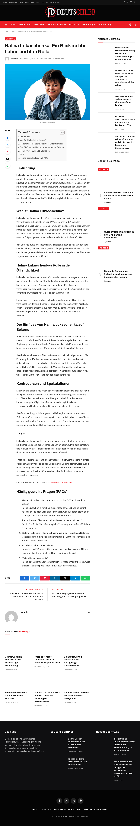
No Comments (45, 59)
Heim (5, 2)
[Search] (134, 25)
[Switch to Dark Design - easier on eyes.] (130, 24)
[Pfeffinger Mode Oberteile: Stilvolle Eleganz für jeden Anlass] (47, 645)
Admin (15, 59)
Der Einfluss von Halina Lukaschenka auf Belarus (42, 147)
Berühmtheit (25, 24)
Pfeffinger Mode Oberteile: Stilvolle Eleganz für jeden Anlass (47, 660)
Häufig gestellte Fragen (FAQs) (34, 158)
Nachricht (74, 24)
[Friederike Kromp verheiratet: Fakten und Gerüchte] (58, 762)
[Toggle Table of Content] (61, 132)
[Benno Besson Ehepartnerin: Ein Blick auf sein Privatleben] (58, 742)
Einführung (25, 136)
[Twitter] (7, 144)
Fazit (22, 154)
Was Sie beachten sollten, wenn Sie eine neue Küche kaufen (124, 100)
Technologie (88, 24)
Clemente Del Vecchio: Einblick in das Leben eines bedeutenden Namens (26, 596)
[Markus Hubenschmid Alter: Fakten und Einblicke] (18, 681)
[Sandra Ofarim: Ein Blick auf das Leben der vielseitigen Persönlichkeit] (47, 681)
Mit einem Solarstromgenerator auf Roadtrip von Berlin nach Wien (125, 120)
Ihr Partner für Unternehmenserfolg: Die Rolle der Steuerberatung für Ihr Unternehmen (125, 53)
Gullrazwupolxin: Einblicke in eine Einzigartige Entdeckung (13, 661)
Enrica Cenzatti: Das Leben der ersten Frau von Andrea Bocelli (118, 195)
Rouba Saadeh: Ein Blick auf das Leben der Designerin (76, 695)
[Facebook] (7, 138)
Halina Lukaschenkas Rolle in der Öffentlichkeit (41, 143)
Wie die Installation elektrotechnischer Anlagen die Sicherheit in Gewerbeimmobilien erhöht (125, 77)
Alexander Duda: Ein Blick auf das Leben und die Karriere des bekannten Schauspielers (125, 142)
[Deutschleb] (70, 13)
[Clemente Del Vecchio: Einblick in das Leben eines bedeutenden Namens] (116, 256)
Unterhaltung (104, 24)
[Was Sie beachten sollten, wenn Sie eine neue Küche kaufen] (105, 100)
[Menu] (6, 24)
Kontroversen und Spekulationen (35, 151)
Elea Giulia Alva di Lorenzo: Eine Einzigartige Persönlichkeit (73, 661)
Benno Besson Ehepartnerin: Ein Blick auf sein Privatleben (76, 743)
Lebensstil (52, 24)
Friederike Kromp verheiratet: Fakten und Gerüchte (77, 762)
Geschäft (39, 24)
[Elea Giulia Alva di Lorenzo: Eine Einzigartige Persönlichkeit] (77, 645)
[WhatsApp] (7, 165)
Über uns (13, 2)
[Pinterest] (7, 151)
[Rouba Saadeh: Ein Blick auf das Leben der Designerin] (77, 681)
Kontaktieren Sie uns (51, 2)
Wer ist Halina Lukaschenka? (33, 140)
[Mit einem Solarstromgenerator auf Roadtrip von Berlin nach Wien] (105, 120)
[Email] (7, 158)
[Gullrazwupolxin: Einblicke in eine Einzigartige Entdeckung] (18, 645)
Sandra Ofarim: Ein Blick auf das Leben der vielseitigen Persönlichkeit (47, 697)
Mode (63, 24)
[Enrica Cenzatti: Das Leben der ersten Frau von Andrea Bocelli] (116, 178)
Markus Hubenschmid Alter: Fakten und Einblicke (16, 695)
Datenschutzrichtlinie (29, 2)
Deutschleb (64, 816)
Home (7, 32)
